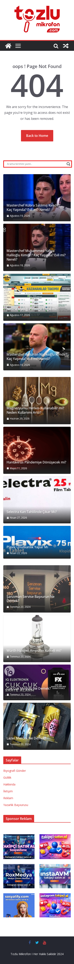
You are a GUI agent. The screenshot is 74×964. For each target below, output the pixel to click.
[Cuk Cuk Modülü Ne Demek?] (37, 682)
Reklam (8, 798)
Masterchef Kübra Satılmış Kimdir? (33, 205)
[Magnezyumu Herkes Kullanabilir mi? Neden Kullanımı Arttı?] (37, 400)
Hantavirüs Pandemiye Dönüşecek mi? (36, 462)
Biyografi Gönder (14, 771)
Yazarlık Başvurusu (15, 805)
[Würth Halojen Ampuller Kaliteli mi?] (37, 638)
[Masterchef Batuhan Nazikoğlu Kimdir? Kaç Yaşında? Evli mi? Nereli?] (37, 347)
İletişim (8, 791)
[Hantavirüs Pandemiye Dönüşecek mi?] (37, 450)
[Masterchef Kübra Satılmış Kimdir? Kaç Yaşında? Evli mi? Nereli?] (37, 197)
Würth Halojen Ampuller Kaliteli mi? (34, 650)
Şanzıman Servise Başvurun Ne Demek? (30, 598)
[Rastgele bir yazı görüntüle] (66, 46)
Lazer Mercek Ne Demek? (26, 738)
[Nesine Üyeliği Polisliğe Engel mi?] (37, 297)
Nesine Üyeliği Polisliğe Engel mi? (32, 309)
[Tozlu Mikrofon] (8, 46)
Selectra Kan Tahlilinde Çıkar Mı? (32, 512)
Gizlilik (7, 777)
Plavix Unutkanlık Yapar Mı (27, 547)
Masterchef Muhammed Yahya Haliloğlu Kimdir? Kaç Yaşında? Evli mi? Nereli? (36, 255)
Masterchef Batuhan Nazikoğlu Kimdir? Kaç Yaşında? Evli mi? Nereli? (37, 356)
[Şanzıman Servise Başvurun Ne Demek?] (37, 589)
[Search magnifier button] (68, 164)
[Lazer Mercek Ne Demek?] (37, 726)
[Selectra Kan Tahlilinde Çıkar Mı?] (37, 499)
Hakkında (9, 784)
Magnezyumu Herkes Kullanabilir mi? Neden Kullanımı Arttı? (35, 410)
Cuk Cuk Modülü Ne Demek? (29, 688)
